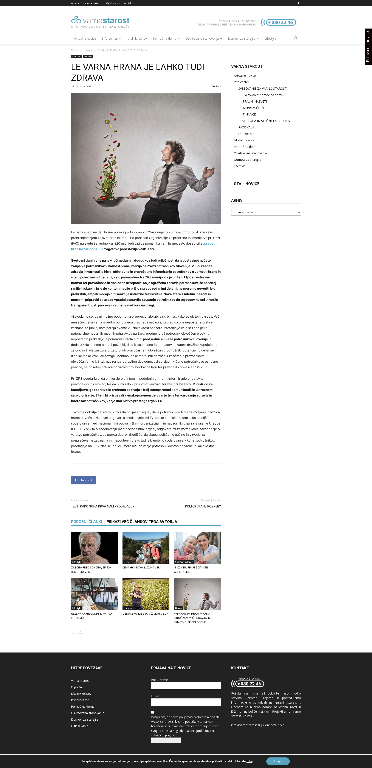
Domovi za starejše (247, 160)
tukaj (250, 761)
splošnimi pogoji (162, 735)
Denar (127, 562)
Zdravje (87, 56)
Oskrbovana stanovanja (250, 153)
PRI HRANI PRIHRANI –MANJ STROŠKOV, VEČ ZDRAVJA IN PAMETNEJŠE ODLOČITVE (192, 618)
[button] (296, 38)
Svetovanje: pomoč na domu (263, 95)
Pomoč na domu (245, 147)
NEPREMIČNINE (254, 108)
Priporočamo (80, 700)
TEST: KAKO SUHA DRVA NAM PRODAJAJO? (102, 506)
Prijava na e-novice (166, 740)
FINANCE (249, 114)
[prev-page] (73, 631)
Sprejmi (278, 761)
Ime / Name (159, 680)
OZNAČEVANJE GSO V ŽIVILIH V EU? (145, 613)
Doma (75, 50)
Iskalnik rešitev (244, 140)
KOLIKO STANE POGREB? (203, 506)
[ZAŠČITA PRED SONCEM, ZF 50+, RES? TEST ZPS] (94, 548)
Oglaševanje (79, 726)
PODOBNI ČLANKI (86, 521)
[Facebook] (298, 3)
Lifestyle (88, 50)
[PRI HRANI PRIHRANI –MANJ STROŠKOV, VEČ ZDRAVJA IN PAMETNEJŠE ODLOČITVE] (197, 594)
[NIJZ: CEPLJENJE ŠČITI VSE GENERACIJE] (197, 548)
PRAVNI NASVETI (255, 101)
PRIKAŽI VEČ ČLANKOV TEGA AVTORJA (142, 521)
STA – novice (246, 183)
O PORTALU (247, 134)
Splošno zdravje (184, 562)
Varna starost (80, 681)
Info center (241, 82)
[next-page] (80, 631)
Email (155, 696)
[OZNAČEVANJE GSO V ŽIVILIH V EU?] (145, 594)
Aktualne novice (245, 75)
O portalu (77, 687)
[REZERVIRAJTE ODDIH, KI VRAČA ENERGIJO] (94, 594)
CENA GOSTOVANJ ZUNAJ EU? (142, 567)
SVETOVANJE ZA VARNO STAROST (262, 88)
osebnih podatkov (196, 731)
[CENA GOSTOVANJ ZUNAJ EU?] (145, 548)
